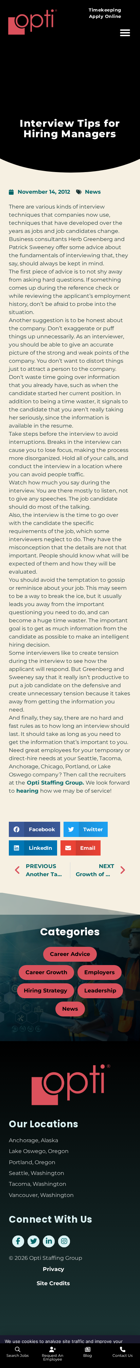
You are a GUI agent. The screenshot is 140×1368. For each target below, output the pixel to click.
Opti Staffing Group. (55, 782)
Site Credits (53, 1283)
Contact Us (122, 1355)
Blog (87, 1355)
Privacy (53, 1269)
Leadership (100, 990)
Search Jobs (17, 1355)
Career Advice (70, 954)
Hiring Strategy (45, 990)
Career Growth (46, 972)
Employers (99, 972)
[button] (125, 33)
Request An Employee (52, 1357)
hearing (27, 791)
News (93, 192)
